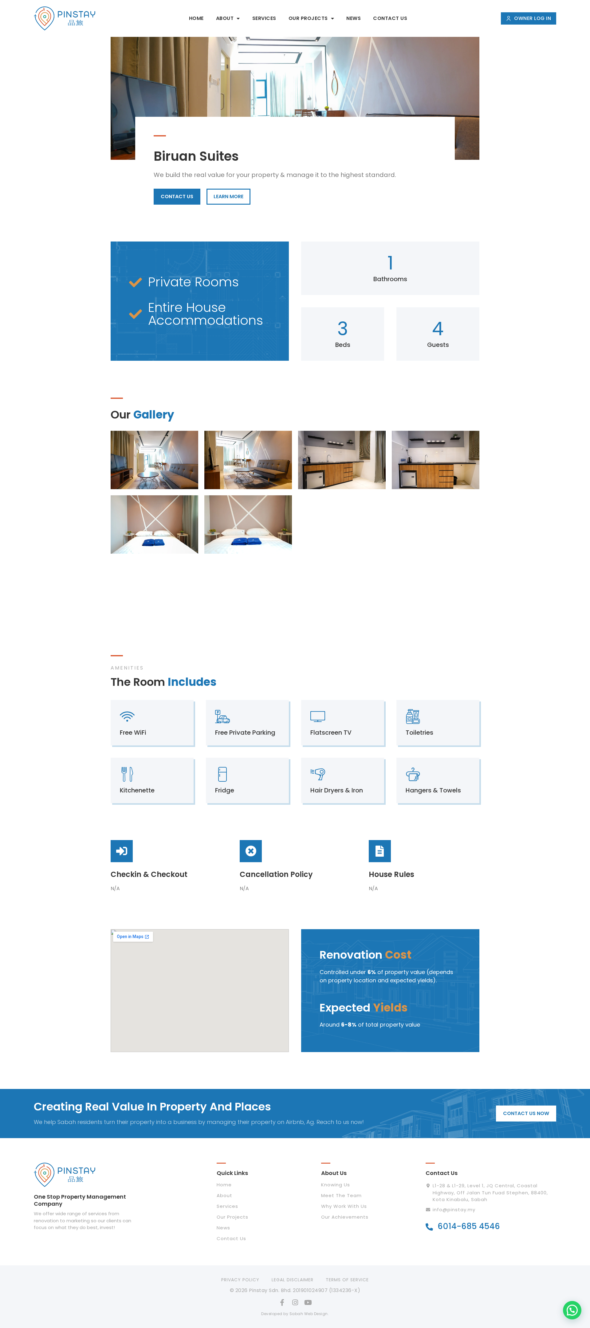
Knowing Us (335, 1184)
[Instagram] (295, 1302)
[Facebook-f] (282, 1302)
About (225, 18)
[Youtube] (308, 1302)
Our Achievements (344, 1217)
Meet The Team (341, 1195)
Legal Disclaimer (292, 1280)
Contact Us (390, 18)
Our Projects (308, 18)
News (353, 18)
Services (264, 18)
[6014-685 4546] (429, 1227)
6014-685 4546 (469, 1226)
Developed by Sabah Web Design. (295, 1313)
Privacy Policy (240, 1280)
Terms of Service (347, 1280)
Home (196, 18)
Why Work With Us (344, 1206)
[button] (572, 1310)
